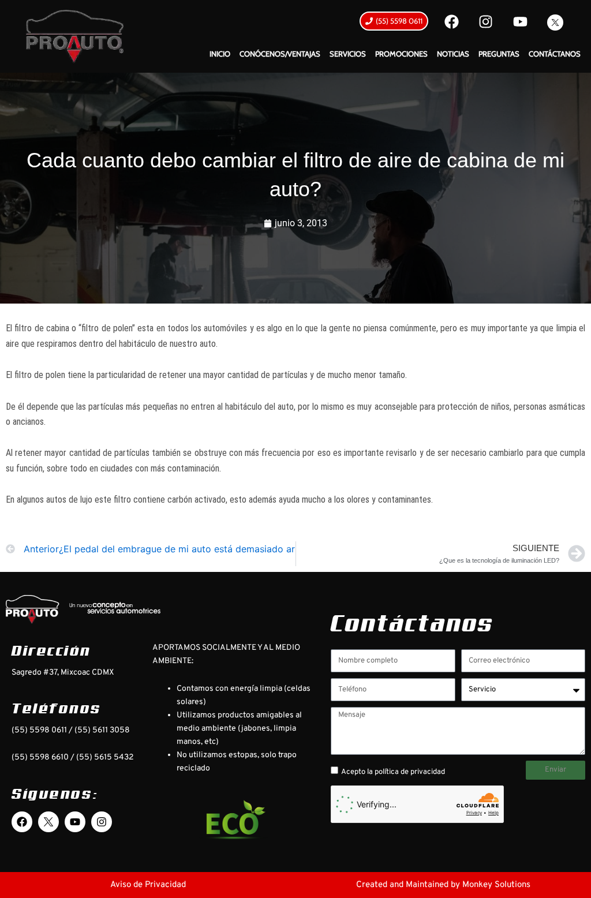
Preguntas (498, 53)
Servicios (348, 53)
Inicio (220, 53)
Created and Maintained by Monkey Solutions (443, 885)
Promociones (401, 53)
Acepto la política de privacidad (393, 772)
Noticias (453, 53)
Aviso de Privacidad (148, 885)
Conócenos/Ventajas (280, 53)
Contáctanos (555, 53)
